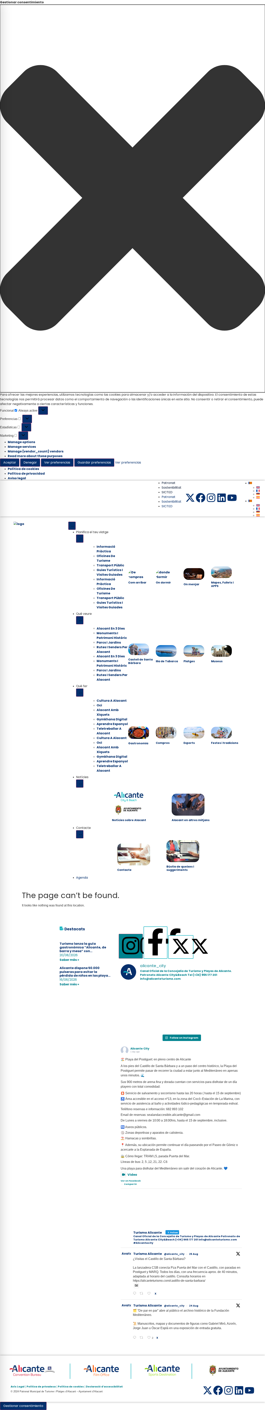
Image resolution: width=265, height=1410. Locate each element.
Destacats (74, 929)
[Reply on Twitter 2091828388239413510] (135, 1338)
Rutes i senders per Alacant (112, 649)
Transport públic (110, 598)
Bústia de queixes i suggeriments (180, 868)
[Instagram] (211, 498)
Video (132, 1174)
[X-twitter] (190, 498)
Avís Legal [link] (17, 1386)
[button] (132, 198)
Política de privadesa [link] (41, 1386)
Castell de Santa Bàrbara (140, 661)
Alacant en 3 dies (111, 656)
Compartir (130, 1184)
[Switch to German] (258, 494)
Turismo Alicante (147, 1254)
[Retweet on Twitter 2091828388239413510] (142, 1338)
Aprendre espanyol (112, 724)
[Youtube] (232, 498)
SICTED (167, 492)
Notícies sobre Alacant (129, 820)
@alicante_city (174, 1254)
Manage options (21, 442)
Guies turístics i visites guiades (110, 572)
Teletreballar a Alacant (109, 731)
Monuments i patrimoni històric (112, 635)
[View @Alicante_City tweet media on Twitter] (136, 1285)
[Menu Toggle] (72, 526)
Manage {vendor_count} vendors (35, 451)
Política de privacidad (26, 473)
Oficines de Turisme (106, 558)
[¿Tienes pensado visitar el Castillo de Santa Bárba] (140, 1020)
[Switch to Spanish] (258, 497)
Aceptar (9, 462)
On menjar (191, 584)
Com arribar (137, 582)
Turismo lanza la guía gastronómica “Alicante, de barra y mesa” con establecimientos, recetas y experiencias (83, 951)
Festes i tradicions (224, 743)
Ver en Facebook (131, 1180)
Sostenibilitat (171, 487)
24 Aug (193, 1305)
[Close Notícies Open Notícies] (79, 783)
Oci (99, 705)
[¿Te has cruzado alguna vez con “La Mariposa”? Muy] (181, 996)
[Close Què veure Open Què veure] (79, 620)
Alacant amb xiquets (108, 712)
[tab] (131, 946)
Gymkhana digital (112, 719)
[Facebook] (200, 498)
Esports (189, 743)
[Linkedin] (221, 498)
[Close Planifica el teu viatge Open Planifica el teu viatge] (79, 538)
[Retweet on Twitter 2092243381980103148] (142, 1293)
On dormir (163, 582)
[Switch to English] (258, 487)
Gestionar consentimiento (23, 1406)
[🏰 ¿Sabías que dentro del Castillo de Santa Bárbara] (140, 996)
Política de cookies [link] (71, 1386)
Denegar (30, 462)
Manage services (22, 446)
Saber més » (69, 960)
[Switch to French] (258, 491)
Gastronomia (138, 743)
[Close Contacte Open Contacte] (79, 834)
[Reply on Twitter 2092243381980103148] (135, 1293)
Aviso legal (17, 478)
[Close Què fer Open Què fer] (79, 692)
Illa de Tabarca (167, 661)
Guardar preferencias (94, 462)
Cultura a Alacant (112, 700)
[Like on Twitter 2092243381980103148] (150, 1293)
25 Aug (193, 1254)
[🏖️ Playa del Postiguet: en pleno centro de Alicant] (222, 996)
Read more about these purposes (35, 456)
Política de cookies (23, 469)
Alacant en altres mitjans (191, 820)
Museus (217, 661)
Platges (189, 661)
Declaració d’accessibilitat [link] (104, 1386)
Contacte (124, 870)
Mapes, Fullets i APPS (222, 584)
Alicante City (139, 1049)
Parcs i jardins (109, 670)
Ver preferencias (57, 462)
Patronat (168, 483)
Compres (163, 743)
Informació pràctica (106, 549)
